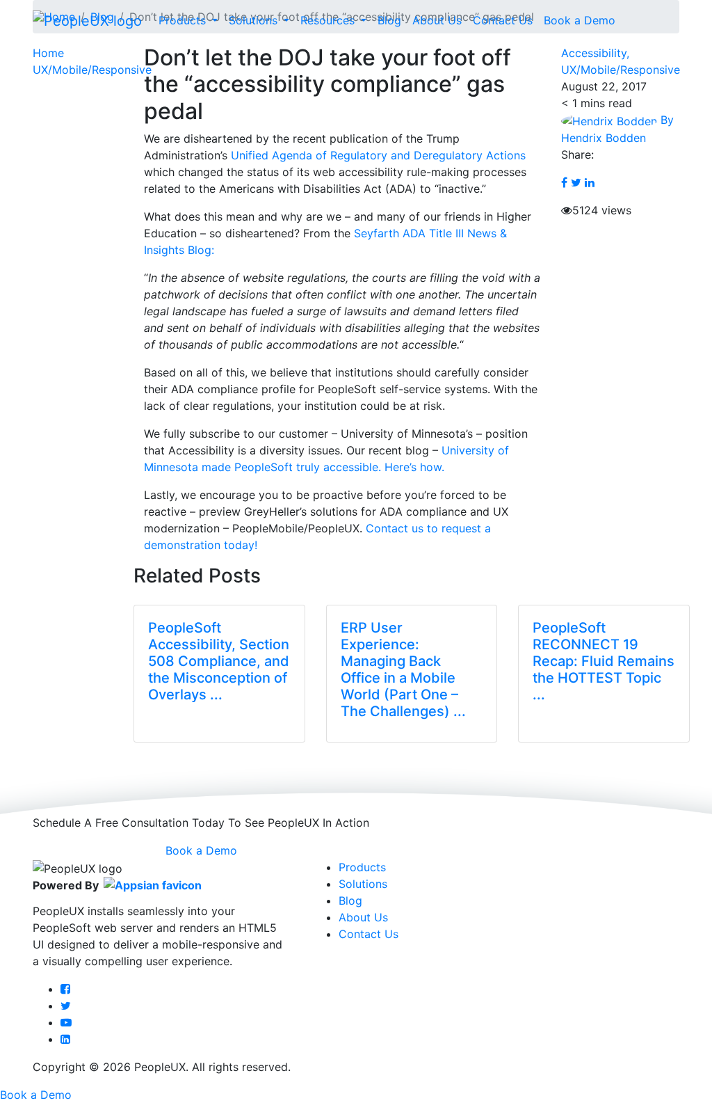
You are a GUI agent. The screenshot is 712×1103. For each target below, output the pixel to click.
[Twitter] (65, 1006)
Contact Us (503, 20)
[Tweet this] (576, 182)
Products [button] (184, 20)
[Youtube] (66, 1022)
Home (48, 53)
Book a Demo (579, 20)
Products (362, 867)
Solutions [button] (255, 20)
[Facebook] (65, 989)
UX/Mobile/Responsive (92, 70)
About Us (437, 20)
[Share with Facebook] (564, 182)
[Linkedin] (65, 1039)
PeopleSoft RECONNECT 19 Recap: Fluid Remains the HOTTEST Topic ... (603, 661)
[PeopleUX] (87, 20)
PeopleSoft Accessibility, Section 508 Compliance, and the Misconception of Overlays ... (218, 661)
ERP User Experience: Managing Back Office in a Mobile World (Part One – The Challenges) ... (403, 669)
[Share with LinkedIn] (589, 182)
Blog (389, 20)
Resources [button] (329, 20)
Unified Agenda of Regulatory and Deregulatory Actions (378, 155)
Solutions (363, 884)
